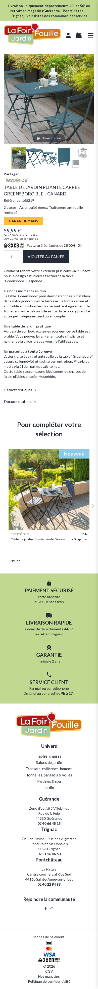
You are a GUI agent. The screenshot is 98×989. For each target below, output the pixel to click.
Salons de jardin (49, 762)
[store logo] (32, 34)
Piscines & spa (49, 781)
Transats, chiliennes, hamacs (49, 768)
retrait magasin (51, 634)
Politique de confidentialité (49, 981)
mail (38, 688)
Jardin (49, 787)
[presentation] (93, 506)
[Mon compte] (68, 36)
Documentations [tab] (18, 401)
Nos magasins (49, 976)
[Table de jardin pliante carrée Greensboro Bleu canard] (18, 158)
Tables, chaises (49, 756)
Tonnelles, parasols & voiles (49, 775)
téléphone (61, 688)
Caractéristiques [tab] (18, 389)
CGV (49, 971)
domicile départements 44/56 (50, 629)
